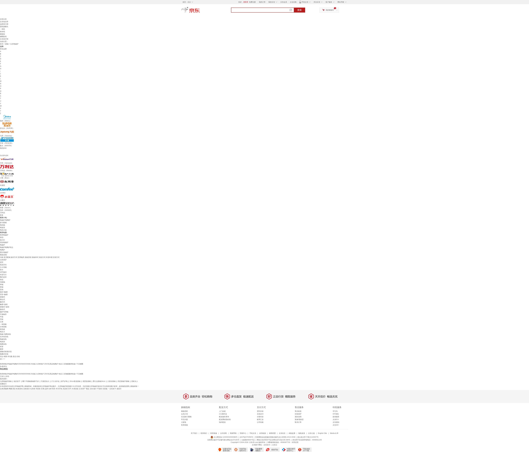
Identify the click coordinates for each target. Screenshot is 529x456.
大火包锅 (3, 267)
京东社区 (282, 433)
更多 (1, 215)
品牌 (46, 389)
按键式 (2, 297)
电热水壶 (3, 230)
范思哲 (65, 389)
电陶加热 (3, 344)
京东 (199, 11)
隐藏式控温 (4, 354)
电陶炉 (2, 250)
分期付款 (260, 417)
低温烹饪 (3, 265)
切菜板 (104, 389)
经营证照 (295, 442)
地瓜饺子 (17, 381)
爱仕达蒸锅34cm (99, 381)
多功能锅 (3, 223)
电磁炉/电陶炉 (5, 220)
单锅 (1, 285)
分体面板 (3, 327)
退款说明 (298, 417)
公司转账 (260, 422)
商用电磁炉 (4, 235)
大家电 (183, 422)
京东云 (274, 445)
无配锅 (2, 282)
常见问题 (184, 419)
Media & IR (334, 433)
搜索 (299, 10)
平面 (1, 317)
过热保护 (3, 260)
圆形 (1, 349)
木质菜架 (75, 389)
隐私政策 (301, 433)
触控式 (2, 302)
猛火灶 (2, 240)
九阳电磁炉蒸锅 (6, 381)
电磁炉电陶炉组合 (6, 247)
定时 (1, 262)
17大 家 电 (55, 381)
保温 (1, 280)
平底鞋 (99, 389)
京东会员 (283, 2)
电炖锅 (2, 225)
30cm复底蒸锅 (75, 381)
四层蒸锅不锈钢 (123, 381)
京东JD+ (336, 425)
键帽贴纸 (3, 36)
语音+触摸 (4, 294)
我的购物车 (330, 10)
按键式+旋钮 (4, 307)
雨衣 (53, 389)
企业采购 (293, 2)
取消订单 (298, 422)
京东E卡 (336, 419)
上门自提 (222, 411)
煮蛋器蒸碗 (87, 381)
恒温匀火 (3, 275)
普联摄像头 (4, 27)
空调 (42, 389)
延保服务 (336, 417)
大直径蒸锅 (111, 381)
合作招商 (223, 433)
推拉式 (2, 299)
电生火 (2, 332)
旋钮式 (2, 309)
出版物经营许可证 (248, 440)
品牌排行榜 (4, 24)
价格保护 (298, 414)
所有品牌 (3, 49)
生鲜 (50, 389)
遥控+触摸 (4, 292)
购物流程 (184, 411)
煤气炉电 (64, 381)
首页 (1, 44)
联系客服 (184, 425)
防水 (1, 270)
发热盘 (2, 329)
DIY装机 (336, 414)
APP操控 (3, 272)
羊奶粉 (38, 389)
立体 (1, 322)
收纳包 (2, 32)
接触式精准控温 (6, 352)
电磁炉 (2, 245)
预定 (87, 389)
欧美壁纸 (19, 389)
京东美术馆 (4, 39)
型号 (69, 389)
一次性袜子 (112, 389)
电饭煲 (2, 227)
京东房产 (82, 389)
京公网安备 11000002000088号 (225, 437)
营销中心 (243, 433)
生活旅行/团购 (186, 417)
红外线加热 (4, 337)
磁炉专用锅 (4, 312)
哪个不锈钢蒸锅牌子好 (30, 381)
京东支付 (267, 445)
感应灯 (119, 389)
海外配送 (222, 422)
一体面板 (3, 324)
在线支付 (260, 414)
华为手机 (59, 389)
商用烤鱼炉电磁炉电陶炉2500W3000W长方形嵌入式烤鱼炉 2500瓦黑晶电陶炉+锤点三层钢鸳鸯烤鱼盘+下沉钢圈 (41, 364)
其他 (1, 289)
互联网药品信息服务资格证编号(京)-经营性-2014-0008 (275, 437)
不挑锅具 (3, 314)
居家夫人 (134, 381)
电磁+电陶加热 (5, 334)
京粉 (91, 389)
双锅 (1, 287)
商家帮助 (233, 433)
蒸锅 (6, 44)
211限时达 (223, 414)
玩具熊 (32, 389)
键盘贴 (2, 34)
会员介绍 (184, 414)
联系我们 (204, 433)
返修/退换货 (299, 419)
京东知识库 (4, 22)
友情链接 (262, 433)
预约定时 (3, 277)
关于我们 (194, 433)
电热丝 (2, 342)
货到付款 (260, 411)
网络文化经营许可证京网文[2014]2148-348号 (273, 440)
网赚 (10, 389)
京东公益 (311, 433)
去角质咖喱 (4, 389)
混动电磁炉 (4, 242)
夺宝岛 (335, 411)
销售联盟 (272, 433)
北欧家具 (26, 389)
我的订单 (262, 2)
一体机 (2, 29)
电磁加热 (3, 339)
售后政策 (298, 411)
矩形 (1, 347)
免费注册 (252, 2)
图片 (95, 389)
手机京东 (305, 2)
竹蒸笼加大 (45, 381)
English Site (322, 433)
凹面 (1, 319)
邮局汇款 (260, 419)
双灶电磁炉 (4, 252)
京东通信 (336, 422)
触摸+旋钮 (4, 304)
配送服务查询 (224, 417)
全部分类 (3, 19)
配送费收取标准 (225, 419)
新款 (14, 389)
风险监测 (292, 433)
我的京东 (271, 2)
